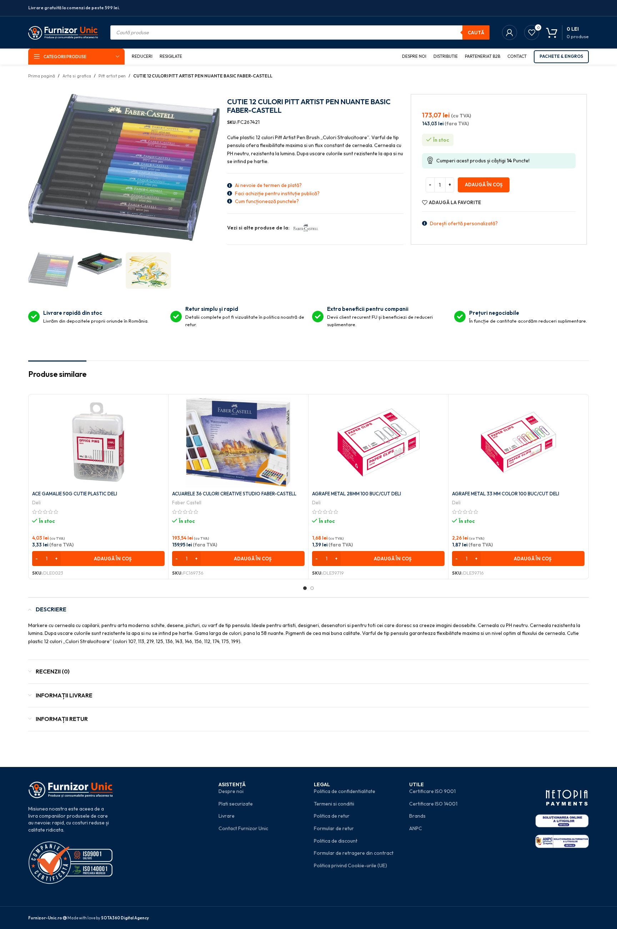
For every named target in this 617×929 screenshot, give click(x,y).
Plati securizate (236, 804)
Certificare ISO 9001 (432, 791)
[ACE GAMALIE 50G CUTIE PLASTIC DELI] (98, 442)
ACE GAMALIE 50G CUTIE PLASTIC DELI (74, 493)
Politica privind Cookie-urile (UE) (350, 865)
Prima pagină (41, 76)
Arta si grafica (76, 76)
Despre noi (231, 791)
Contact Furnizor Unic (243, 828)
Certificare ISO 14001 (433, 804)
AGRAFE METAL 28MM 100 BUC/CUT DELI (356, 493)
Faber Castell (186, 502)
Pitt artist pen (112, 76)
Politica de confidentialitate (344, 791)
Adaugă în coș (483, 184)
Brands (417, 816)
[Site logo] (63, 32)
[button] (98, 558)
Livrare (227, 816)
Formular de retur (334, 828)
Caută (476, 32)
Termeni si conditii (334, 804)
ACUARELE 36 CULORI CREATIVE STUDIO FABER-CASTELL (234, 493)
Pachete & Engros (561, 56)
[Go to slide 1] (305, 588)
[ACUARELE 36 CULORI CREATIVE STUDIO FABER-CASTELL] (238, 442)
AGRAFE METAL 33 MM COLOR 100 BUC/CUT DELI (505, 493)
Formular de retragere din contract (353, 853)
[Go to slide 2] (312, 588)
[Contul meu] (509, 32)
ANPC (415, 828)
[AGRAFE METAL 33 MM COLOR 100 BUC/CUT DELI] (518, 442)
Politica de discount (335, 841)
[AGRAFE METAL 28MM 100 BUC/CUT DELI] (378, 442)
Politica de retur (332, 816)
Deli (36, 502)
